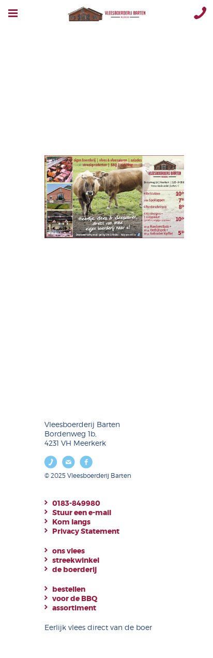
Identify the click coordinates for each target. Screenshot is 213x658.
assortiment (74, 607)
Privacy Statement (85, 531)
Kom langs (71, 522)
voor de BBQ (74, 598)
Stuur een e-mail (81, 512)
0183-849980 (76, 503)
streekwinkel (75, 560)
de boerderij (74, 569)
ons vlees (68, 550)
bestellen (68, 589)
